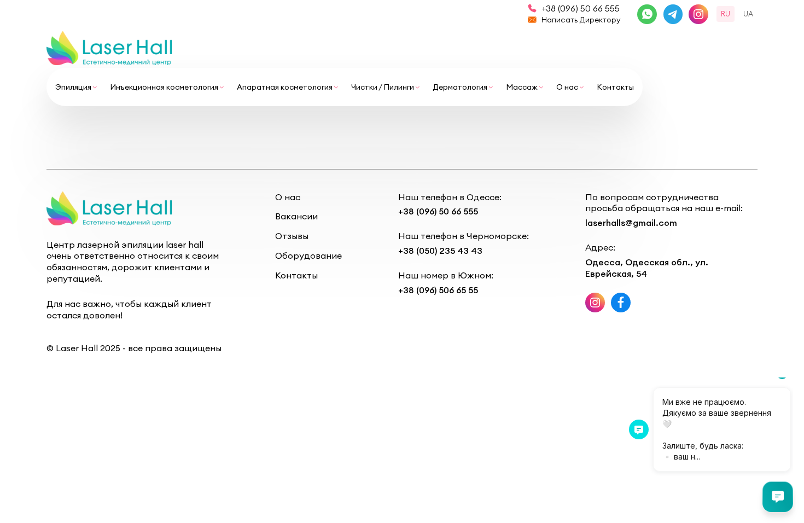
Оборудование (308, 255)
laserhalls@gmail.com (631, 222)
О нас (567, 87)
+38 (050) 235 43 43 (440, 250)
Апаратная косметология (285, 87)
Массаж (522, 87)
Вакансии (296, 216)
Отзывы (291, 235)
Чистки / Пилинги (382, 87)
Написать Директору (581, 20)
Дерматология (460, 87)
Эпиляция (73, 87)
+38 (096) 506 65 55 (438, 289)
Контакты (615, 87)
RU (725, 13)
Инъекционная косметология (164, 87)
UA (748, 13)
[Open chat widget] (777, 496)
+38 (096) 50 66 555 (580, 8)
